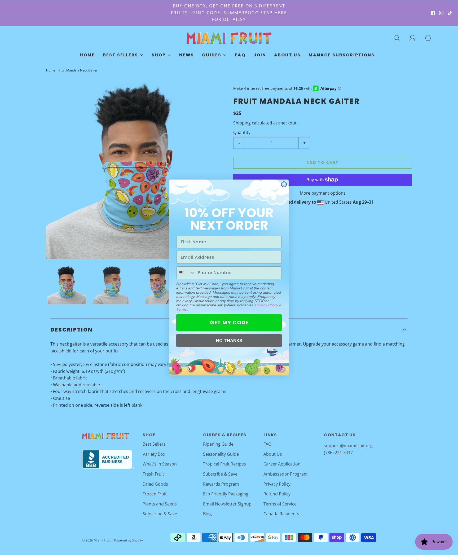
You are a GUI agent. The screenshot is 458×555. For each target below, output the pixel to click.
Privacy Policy (266, 305)
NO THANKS (229, 340)
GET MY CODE (229, 322)
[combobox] (186, 273)
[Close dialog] (284, 184)
